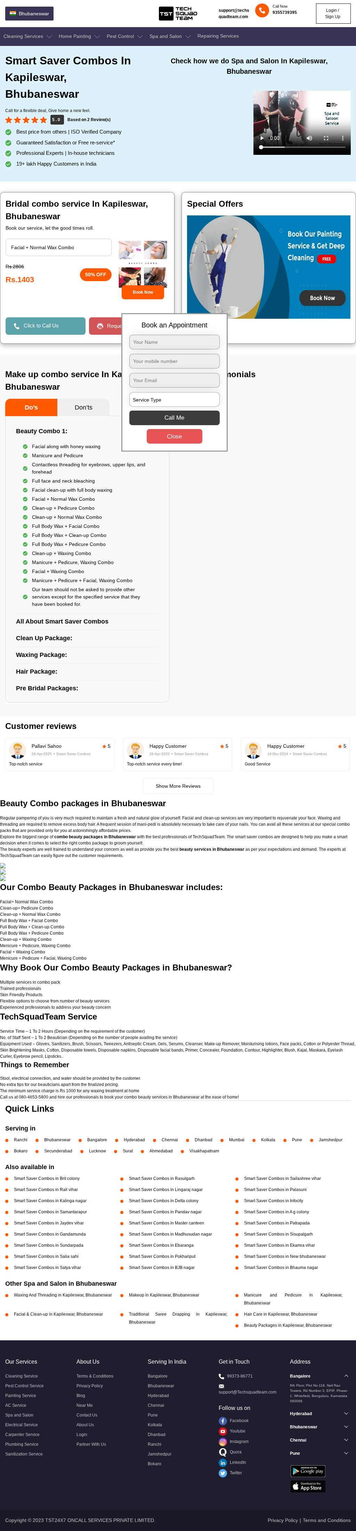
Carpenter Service (22, 1434)
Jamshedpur (330, 1139)
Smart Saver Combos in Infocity (273, 1200)
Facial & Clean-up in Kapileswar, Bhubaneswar (58, 1314)
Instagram (239, 1441)
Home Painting (75, 36)
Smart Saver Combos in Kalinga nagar (50, 1200)
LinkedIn (237, 1462)
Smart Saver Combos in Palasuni (275, 1189)
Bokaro (20, 1151)
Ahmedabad (161, 1151)
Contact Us (86, 1415)
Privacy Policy (89, 1385)
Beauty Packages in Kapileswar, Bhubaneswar (288, 1325)
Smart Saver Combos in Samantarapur (50, 1211)
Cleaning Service (21, 1376)
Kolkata (268, 1139)
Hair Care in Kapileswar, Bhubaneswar (280, 1314)
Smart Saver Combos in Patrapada (277, 1223)
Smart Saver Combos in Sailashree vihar (282, 1178)
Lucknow (97, 1151)
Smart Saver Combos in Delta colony (164, 1200)
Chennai (170, 1139)
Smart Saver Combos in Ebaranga (161, 1245)
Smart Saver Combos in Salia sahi (46, 1256)
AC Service (15, 1405)
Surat (128, 1151)
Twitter (235, 1472)
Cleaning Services (23, 36)
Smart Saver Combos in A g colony (276, 1211)
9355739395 (285, 12)
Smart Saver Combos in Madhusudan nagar (170, 1234)
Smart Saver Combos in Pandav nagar (165, 1211)
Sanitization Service (24, 1454)
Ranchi (20, 1139)
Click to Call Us (41, 325)
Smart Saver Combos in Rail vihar (46, 1189)
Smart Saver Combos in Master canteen (166, 1223)
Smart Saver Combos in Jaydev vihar (49, 1223)
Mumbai (236, 1139)
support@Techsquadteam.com (247, 1392)
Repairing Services (218, 36)
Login (81, 1434)
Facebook (239, 1420)
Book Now (143, 292)
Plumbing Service (22, 1444)
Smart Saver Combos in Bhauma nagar (281, 1267)
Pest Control (121, 36)
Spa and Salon (166, 36)
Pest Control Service (24, 1385)
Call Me (174, 417)
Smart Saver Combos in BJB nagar (162, 1267)
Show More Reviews (178, 786)
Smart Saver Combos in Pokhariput (162, 1256)
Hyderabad (134, 1139)
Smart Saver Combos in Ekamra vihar (279, 1245)
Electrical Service (21, 1424)
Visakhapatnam (204, 1151)
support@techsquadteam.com (234, 13)
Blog (80, 1395)
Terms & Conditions (94, 1376)
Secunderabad (58, 1151)
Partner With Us (91, 1444)
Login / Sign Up (332, 13)
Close (174, 436)
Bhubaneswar (57, 1139)
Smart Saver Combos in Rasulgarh (162, 1178)
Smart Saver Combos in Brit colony (47, 1178)
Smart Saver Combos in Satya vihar (47, 1267)
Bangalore (97, 1139)
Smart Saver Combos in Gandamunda (50, 1234)
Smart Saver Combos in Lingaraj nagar (166, 1189)
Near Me (84, 1405)
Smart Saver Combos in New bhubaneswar (285, 1256)
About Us (85, 1424)
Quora (235, 1452)
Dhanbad (203, 1139)
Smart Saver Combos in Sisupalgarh (278, 1234)
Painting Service (20, 1395)
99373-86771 (240, 1376)
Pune (297, 1139)
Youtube (237, 1431)
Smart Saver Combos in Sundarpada (48, 1245)
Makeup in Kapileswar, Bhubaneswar (164, 1295)
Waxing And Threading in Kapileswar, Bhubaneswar (63, 1295)
